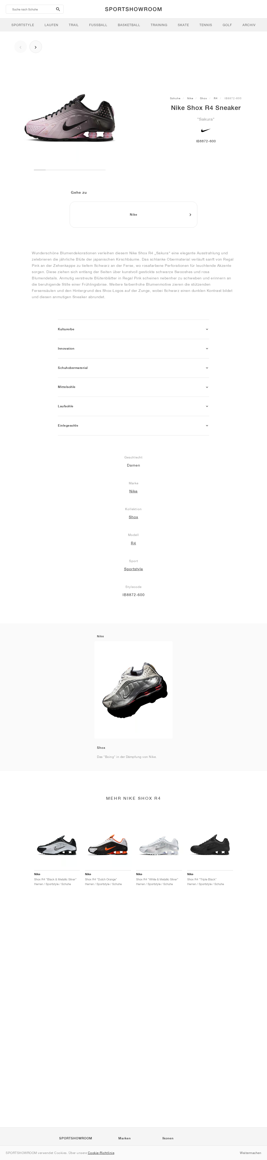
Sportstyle (133, 569)
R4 (216, 98)
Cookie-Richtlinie (101, 1153)
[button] (207, 329)
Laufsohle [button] (66, 406)
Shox (203, 98)
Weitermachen (250, 1153)
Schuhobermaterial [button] (73, 368)
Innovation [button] (66, 348)
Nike (190, 98)
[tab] (133, 329)
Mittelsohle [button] (67, 387)
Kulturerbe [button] (66, 329)
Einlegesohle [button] (68, 425)
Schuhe (175, 98)
